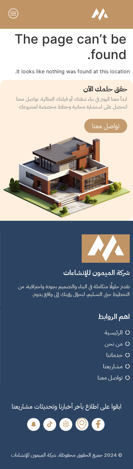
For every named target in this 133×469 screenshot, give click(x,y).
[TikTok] (49, 424)
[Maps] (82, 424)
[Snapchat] (33, 424)
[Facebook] (98, 424)
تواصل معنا (105, 125)
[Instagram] (65, 424)
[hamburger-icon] (14, 14)
